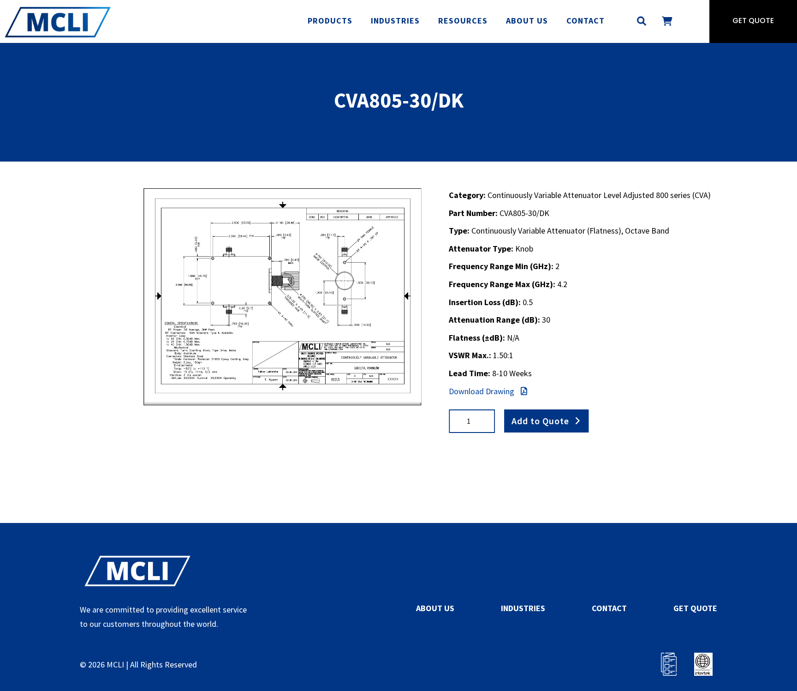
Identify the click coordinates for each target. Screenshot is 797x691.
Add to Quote (540, 421)
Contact (585, 20)
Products (330, 20)
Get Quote (753, 21)
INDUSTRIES (523, 608)
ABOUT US (435, 608)
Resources (463, 20)
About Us (527, 20)
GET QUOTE (695, 608)
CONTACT (609, 608)
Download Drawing (482, 391)
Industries (395, 20)
